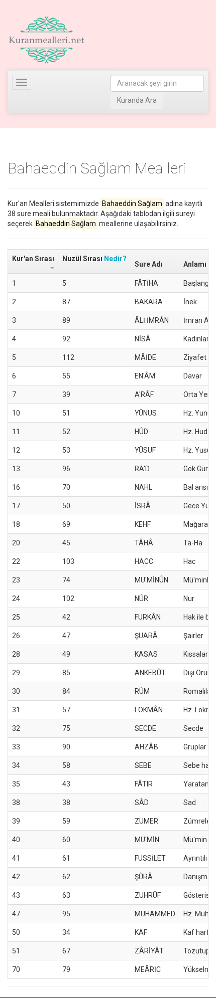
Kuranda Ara (137, 100)
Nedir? (115, 259)
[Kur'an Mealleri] (46, 40)
